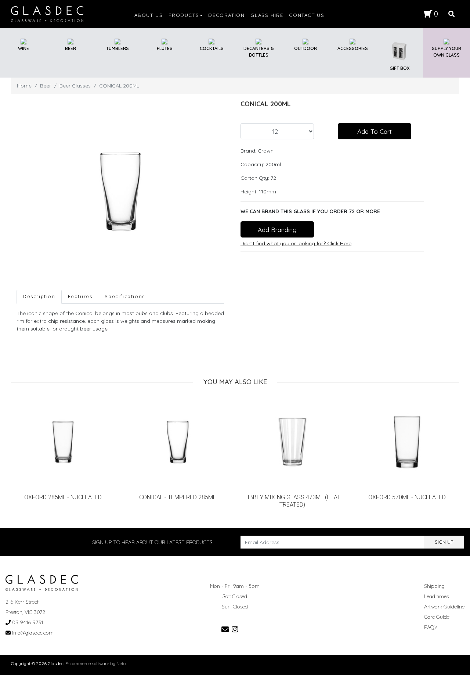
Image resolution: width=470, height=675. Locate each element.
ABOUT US (148, 15)
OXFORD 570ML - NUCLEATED (407, 497)
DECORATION (226, 15)
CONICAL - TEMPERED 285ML (177, 497)
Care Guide (436, 617)
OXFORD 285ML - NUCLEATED (63, 497)
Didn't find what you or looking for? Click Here (296, 243)
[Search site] (451, 14)
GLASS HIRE (266, 15)
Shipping (434, 586)
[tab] (39, 297)
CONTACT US (306, 15)
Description (39, 296)
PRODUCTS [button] (184, 15)
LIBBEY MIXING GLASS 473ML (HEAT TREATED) (292, 501)
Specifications (125, 296)
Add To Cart (374, 131)
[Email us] (225, 629)
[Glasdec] (47, 13)
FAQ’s (430, 627)
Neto (121, 663)
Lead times (436, 596)
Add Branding (277, 229)
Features (80, 296)
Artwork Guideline (444, 606)
